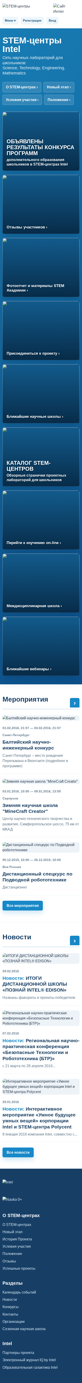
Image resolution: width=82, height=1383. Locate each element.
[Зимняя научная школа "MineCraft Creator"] (41, 781)
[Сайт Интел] (63, 9)
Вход (52, 20)
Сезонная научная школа (24, 1329)
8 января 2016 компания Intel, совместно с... (40, 1134)
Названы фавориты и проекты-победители (39, 998)
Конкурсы (11, 1307)
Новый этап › (59, 87)
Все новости (18, 1152)
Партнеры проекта (18, 1353)
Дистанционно (15, 887)
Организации (14, 1322)
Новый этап (13, 1232)
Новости (17, 937)
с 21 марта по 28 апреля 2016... (29, 1066)
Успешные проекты (19, 1268)
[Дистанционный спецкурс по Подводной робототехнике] (41, 847)
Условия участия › (22, 100)
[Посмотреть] (41, 958)
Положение (12, 1254)
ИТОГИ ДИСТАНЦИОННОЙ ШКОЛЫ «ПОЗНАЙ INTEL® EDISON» (35, 984)
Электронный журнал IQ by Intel (29, 1360)
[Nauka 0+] (41, 1199)
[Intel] (41, 1182)
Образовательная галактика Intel (30, 1367)
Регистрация (32, 20)
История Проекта (17, 1239)
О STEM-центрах (17, 1225)
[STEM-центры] (27, 6)
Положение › (59, 100)
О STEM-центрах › (22, 87)
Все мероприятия (23, 906)
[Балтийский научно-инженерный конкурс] (41, 718)
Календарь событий (19, 1292)
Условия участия (17, 1246)
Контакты (10, 1314)
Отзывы (9, 1261)
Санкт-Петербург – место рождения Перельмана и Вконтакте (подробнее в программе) (35, 761)
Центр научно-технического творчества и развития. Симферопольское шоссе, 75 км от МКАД (41, 824)
